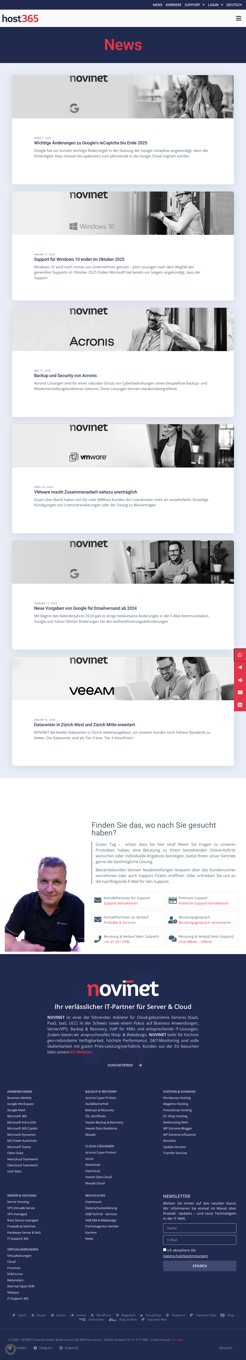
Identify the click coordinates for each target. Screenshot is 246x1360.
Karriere (173, 4)
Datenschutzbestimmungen (185, 1256)
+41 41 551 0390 (117, 941)
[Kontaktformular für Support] (97, 899)
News (157, 4)
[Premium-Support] (172, 899)
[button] (10, 1349)
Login (213, 4)
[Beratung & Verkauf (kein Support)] (97, 938)
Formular (177, 1340)
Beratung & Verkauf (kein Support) (131, 936)
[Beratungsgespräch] (172, 918)
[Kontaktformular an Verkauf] (97, 918)
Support (192, 4)
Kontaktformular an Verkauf (126, 917)
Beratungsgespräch (194, 917)
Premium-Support (193, 898)
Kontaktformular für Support (127, 898)
